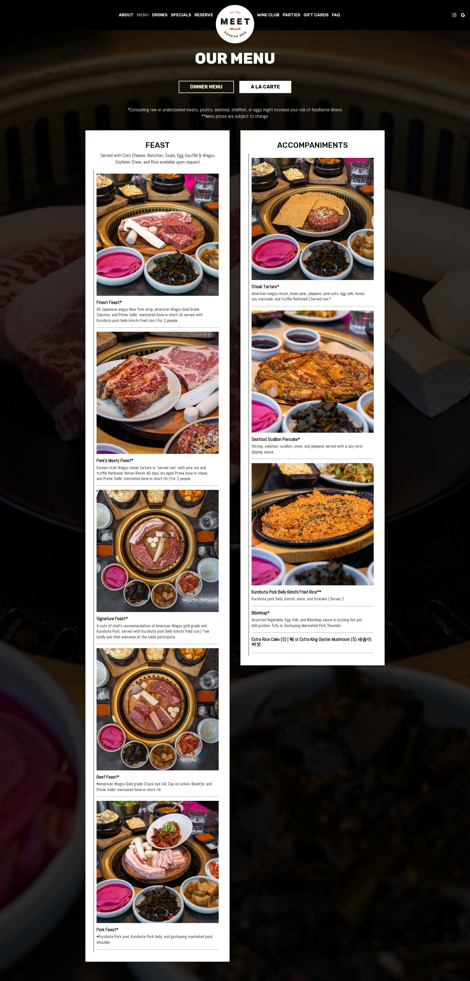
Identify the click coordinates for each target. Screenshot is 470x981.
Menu (143, 15)
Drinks (160, 15)
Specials (181, 15)
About (126, 15)
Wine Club (268, 15)
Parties (291, 15)
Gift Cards (316, 15)
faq (336, 15)
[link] (235, 24)
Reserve (203, 15)
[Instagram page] (454, 15)
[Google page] (463, 15)
